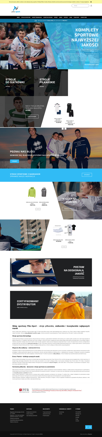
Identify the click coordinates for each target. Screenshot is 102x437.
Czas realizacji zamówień (31, 415)
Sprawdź (8, 86)
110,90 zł (58, 242)
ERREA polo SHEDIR (44, 202)
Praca (77, 419)
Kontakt (77, 417)
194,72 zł (58, 124)
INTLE (41, 434)
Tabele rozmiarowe (14, 421)
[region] (51, 45)
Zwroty (60, 413)
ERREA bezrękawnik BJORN (32, 203)
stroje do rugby (32, 116)
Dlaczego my (78, 413)
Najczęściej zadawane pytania (16, 420)
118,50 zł (70, 241)
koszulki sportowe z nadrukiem (21, 372)
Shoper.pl (90, 434)
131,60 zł (44, 203)
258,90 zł (32, 205)
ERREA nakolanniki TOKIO (58, 240)
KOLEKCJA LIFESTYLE (69, 208)
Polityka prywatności (14, 418)
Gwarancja (61, 412)
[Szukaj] (88, 5)
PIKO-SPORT (78, 412)
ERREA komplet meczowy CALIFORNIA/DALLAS (58, 122)
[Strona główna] (16, 9)
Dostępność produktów (31, 412)
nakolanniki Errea (34, 348)
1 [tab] (50, 66)
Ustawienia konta (46, 413)
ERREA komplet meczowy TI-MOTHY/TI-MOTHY (70, 120)
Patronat (77, 415)
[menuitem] (18, 17)
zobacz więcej (31, 240)
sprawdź (14, 161)
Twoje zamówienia (47, 412)
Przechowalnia (46, 415)
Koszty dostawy (29, 413)
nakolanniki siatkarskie (32, 343)
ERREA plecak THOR (70, 240)
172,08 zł (70, 122)
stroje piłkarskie (46, 326)
